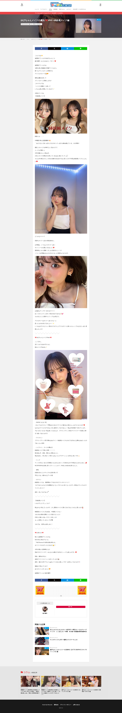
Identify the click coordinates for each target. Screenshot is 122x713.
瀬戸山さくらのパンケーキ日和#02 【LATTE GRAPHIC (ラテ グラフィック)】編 (68, 650)
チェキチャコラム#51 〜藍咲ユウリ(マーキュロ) (63, 639)
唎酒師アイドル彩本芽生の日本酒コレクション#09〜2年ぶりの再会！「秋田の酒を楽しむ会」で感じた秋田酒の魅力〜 (30, 691)
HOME (23, 39)
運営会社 (56, 704)
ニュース (37, 9)
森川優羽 (39, 24)
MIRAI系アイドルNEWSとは (79, 9)
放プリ (35, 24)
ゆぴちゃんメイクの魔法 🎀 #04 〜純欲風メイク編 (40, 39)
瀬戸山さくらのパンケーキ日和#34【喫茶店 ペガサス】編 (91, 690)
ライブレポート (43, 9)
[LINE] (80, 48)
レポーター (68, 9)
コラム (50, 9)
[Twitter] (54, 48)
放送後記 (55, 9)
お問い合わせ (76, 704)
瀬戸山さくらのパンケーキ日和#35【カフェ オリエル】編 (71, 690)
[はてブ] (67, 48)
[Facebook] (41, 48)
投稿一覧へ (70, 606)
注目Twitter (62, 9)
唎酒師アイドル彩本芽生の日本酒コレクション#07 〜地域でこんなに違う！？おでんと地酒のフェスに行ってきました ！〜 (50, 692)
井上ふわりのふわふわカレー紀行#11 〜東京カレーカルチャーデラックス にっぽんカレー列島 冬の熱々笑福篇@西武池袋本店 (68, 630)
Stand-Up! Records (47, 704)
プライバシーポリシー (65, 704)
